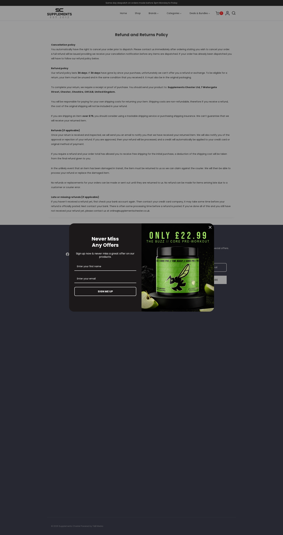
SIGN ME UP (105, 291)
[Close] (210, 227)
